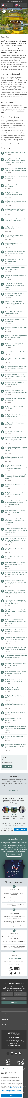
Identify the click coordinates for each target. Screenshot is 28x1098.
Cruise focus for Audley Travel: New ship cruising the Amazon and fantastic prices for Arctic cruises (16, 601)
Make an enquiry (20, 829)
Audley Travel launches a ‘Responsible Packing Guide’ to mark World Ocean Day (15, 210)
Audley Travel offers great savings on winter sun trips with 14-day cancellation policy (15, 439)
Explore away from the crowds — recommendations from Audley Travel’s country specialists (16, 303)
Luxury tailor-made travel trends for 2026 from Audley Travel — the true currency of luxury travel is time (15, 160)
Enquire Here (7, 766)
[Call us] (4, 11)
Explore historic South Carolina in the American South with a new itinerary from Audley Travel (15, 540)
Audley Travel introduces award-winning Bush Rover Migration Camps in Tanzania (15, 621)
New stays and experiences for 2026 (15, 152)
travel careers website (14, 1045)
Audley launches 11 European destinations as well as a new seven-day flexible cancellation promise (16, 466)
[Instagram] (12, 1053)
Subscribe (14, 1002)
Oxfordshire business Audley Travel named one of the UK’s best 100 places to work (15, 611)
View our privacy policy (16, 1087)
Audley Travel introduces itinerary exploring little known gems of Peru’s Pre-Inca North (15, 582)
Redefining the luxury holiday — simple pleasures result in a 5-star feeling (14, 285)
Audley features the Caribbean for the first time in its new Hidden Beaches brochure (15, 728)
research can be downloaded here (11, 141)
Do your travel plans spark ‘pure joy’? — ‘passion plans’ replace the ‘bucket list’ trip (15, 476)
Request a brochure (14, 855)
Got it (11, 1095)
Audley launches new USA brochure (15, 712)
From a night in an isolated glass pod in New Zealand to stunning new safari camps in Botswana (16, 639)
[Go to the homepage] (14, 11)
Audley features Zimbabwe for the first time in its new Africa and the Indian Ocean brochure (16, 746)
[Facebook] (7, 1053)
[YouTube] (16, 1053)
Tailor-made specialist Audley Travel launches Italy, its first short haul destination (15, 564)
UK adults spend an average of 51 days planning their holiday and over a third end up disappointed (16, 530)
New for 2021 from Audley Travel (14, 431)
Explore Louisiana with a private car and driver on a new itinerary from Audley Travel (15, 520)
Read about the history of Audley (10, 144)
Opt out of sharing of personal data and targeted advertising (11, 1091)
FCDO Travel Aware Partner (14, 958)
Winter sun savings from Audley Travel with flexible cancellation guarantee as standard (16, 449)
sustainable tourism (8, 68)
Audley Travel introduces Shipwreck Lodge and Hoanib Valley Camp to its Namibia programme (15, 592)
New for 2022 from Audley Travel (14, 352)
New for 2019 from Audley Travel (14, 556)
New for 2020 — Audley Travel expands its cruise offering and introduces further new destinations (16, 502)
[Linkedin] (20, 1053)
